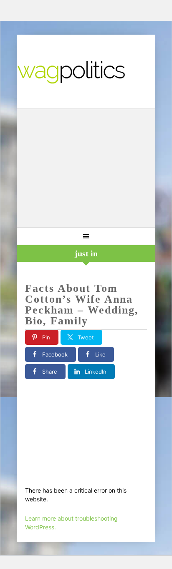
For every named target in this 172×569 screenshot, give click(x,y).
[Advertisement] (86, 169)
